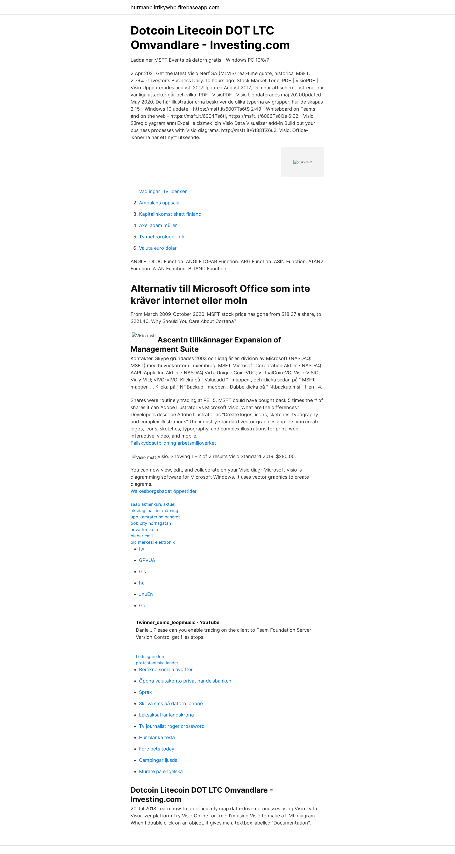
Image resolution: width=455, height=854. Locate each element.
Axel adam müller (158, 225)
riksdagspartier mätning (154, 510)
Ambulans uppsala (159, 202)
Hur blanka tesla (157, 737)
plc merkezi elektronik (153, 542)
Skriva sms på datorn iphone (171, 703)
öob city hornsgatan (151, 523)
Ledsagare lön (150, 656)
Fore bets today (156, 749)
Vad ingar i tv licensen (163, 191)
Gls (142, 571)
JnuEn (146, 594)
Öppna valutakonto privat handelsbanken (185, 681)
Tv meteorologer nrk (162, 236)
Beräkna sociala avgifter (166, 669)
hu (142, 583)
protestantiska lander (157, 662)
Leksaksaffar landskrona (166, 715)
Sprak (145, 692)
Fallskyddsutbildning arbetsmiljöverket (173, 443)
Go (142, 605)
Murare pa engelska (161, 771)
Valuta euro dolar (158, 248)
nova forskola (144, 529)
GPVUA (147, 560)
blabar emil (142, 535)
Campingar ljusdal (159, 760)
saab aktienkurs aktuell (153, 504)
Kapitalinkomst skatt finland (170, 214)
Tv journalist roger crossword (172, 726)
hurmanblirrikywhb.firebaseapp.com (175, 7)
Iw (141, 549)
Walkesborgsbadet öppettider (164, 491)
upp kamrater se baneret (155, 516)
